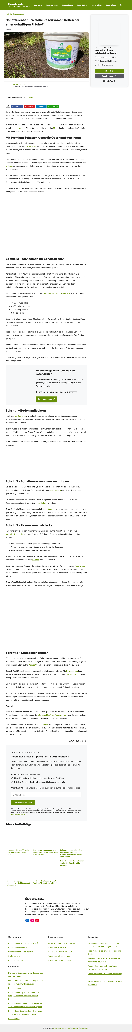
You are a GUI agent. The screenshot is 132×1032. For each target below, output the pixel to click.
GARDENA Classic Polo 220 (60, 952)
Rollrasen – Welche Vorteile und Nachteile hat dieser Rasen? (17, 852)
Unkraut (9, 166)
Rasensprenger (52, 5)
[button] (121, 5)
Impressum (75, 1028)
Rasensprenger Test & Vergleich (61, 943)
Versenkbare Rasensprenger (60, 956)
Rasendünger (67, 5)
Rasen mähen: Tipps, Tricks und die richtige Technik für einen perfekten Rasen (23, 995)
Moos (55, 128)
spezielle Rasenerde (14, 534)
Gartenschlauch (72, 674)
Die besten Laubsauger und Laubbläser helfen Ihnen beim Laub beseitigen (45, 852)
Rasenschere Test (15, 960)
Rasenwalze (80, 566)
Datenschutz (84, 1028)
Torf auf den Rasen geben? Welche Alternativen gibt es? (45, 882)
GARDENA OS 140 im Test (59, 960)
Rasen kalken (82, 5)
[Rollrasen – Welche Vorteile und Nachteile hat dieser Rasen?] (19, 847)
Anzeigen (30, 97)
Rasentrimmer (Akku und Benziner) (23, 943)
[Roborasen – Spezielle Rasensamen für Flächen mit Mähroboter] (19, 878)
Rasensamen (30, 146)
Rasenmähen (42, 724)
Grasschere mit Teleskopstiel (20, 952)
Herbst (18, 128)
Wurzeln (35, 560)
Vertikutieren (20, 416)
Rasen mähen (97, 5)
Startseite (38, 5)
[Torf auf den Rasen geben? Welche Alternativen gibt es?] (46, 878)
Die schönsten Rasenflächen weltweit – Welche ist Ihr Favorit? (72, 863)
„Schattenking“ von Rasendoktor (56, 293)
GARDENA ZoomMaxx (58, 947)
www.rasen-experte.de (61, 1028)
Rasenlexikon (13, 1019)
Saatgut (51, 509)
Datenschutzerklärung (18, 814)
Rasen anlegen (18, 14)
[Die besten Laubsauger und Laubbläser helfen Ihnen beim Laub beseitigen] (46, 847)
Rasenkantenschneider (18, 947)
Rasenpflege (111, 5)
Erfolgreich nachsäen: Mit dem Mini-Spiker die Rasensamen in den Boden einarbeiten (71, 853)
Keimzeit (32, 665)
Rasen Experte (15, 4)
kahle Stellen (40, 503)
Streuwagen (55, 490)
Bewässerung (72, 671)
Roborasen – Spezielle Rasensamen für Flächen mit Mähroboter (18, 883)
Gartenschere (14, 956)
